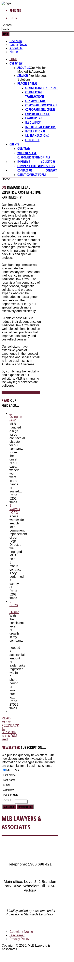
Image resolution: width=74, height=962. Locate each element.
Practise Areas (27, 83)
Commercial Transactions (34, 94)
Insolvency (33, 122)
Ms (17, 770)
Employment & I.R (37, 114)
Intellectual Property (40, 127)
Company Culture (29, 166)
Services (22, 75)
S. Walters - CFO (14, 509)
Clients (14, 144)
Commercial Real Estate (41, 88)
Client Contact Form (31, 175)
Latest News (18, 44)
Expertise (23, 161)
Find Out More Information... (21, 392)
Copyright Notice (21, 931)
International (35, 131)
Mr (8, 770)
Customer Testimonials (33, 157)
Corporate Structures (40, 109)
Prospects (48, 166)
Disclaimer (16, 935)
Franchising (33, 118)
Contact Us (24, 170)
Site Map (15, 41)
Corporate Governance (41, 105)
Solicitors (48, 161)
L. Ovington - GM (15, 417)
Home (13, 51)
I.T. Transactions (37, 135)
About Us (15, 48)
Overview (15, 63)
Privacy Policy (19, 938)
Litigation (32, 140)
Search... (8, 25)
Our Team (24, 148)
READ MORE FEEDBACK (10, 722)
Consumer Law (35, 101)
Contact (51, 170)
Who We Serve (27, 153)
